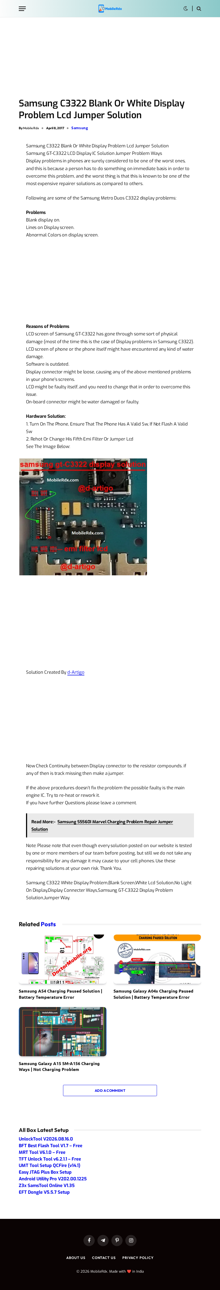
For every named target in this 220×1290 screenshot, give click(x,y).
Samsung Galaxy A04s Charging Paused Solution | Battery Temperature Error (153, 994)
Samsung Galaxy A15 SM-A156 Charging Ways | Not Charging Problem (59, 1066)
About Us (75, 1257)
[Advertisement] (110, 58)
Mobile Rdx (31, 128)
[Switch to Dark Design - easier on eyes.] (185, 8)
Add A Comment (110, 1090)
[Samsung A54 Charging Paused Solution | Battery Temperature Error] (63, 959)
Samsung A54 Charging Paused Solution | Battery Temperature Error (60, 994)
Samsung (79, 128)
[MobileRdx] (110, 9)
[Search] (198, 9)
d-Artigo (75, 672)
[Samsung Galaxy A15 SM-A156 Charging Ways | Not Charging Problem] (63, 1031)
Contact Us (104, 1257)
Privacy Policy (138, 1257)
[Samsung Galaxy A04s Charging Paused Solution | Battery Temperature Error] (157, 959)
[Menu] (22, 9)
